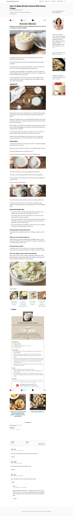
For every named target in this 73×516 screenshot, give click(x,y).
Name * (13, 442)
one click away (57, 54)
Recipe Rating (13, 425)
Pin (28, 330)
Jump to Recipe (24, 23)
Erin (41, 337)
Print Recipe (33, 23)
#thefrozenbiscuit (36, 386)
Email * (27, 442)
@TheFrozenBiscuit (26, 386)
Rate (33, 330)
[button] (25, 327)
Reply (13, 456)
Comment (12, 427)
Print (24, 330)
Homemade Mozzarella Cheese (26, 68)
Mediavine (49, 511)
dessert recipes (56, 78)
